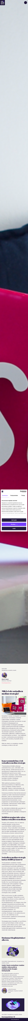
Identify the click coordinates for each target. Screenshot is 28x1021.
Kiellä (14, 528)
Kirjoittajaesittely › (6, 683)
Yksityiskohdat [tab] (14, 495)
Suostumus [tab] (5, 495)
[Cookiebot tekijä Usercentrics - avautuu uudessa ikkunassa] (20, 491)
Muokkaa (13, 524)
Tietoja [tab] (23, 495)
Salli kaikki (14, 520)
